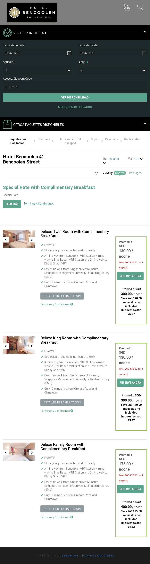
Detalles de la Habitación (62, 296)
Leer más (12, 204)
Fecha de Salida (87, 45)
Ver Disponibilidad (75, 97)
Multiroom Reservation (75, 107)
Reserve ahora (130, 276)
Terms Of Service (105, 555)
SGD (136, 158)
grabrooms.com (70, 555)
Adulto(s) (8, 61)
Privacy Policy (89, 555)
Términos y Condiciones (39, 203)
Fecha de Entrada (13, 45)
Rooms (120, 173)
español (114, 158)
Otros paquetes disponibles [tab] (38, 125)
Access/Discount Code (17, 78)
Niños (83, 61)
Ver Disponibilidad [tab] (29, 33)
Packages (135, 173)
